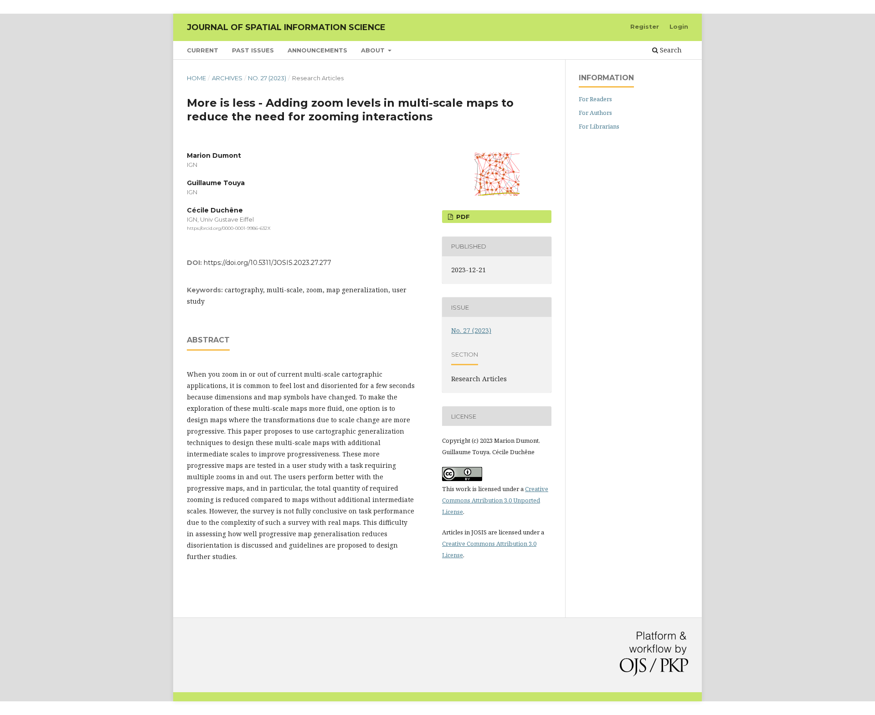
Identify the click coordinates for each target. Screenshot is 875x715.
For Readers (595, 99)
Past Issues (253, 50)
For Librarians (599, 126)
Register (644, 26)
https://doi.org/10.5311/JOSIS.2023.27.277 (267, 263)
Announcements (317, 50)
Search (670, 50)
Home (196, 78)
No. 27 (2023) (267, 78)
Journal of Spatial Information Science (286, 27)
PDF (462, 216)
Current (202, 50)
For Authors (595, 113)
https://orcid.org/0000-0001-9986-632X (229, 228)
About (373, 50)
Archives (227, 78)
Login (678, 26)
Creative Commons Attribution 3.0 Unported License (495, 500)
